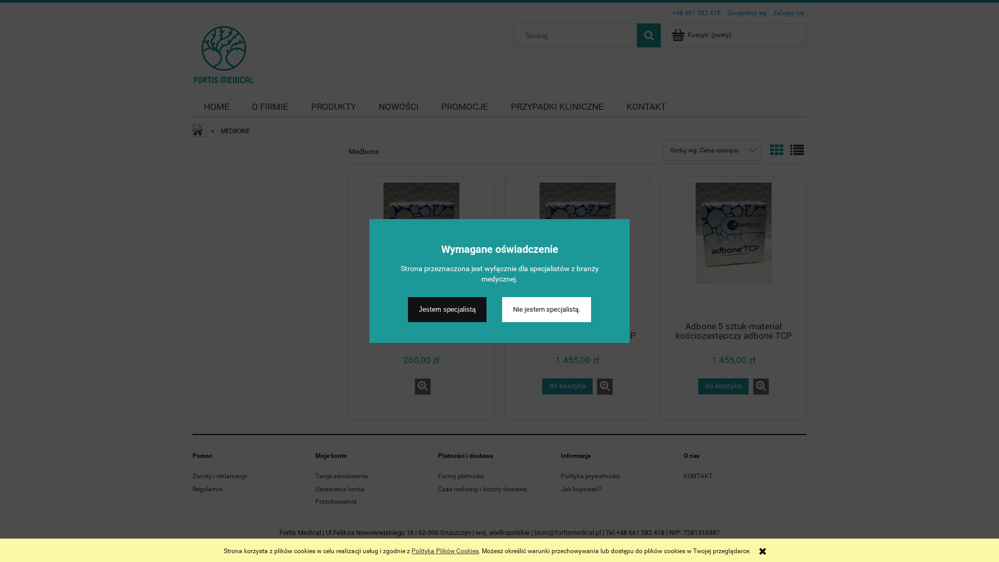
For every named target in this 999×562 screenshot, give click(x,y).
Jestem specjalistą (447, 309)
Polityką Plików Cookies (445, 551)
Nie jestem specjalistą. (546, 309)
